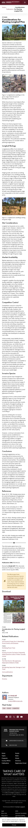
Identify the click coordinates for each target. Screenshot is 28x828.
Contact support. (20, 807)
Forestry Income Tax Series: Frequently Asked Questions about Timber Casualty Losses (14, 654)
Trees (4, 708)
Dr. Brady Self (12, 695)
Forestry (4, 679)
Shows (17, 758)
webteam (19, 585)
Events (17, 753)
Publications (10, 9)
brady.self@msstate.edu (15, 701)
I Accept (14, 825)
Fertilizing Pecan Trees (8, 648)
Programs (5, 758)
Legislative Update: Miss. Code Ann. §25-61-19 (20, 817)
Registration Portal (20, 763)
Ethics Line (4, 813)
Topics (4, 756)
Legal (2, 811)
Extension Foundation (21, 813)
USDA (16, 811)
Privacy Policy (14, 821)
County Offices (6, 760)
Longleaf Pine (16, 708)
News (17, 756)
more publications (7, 672)
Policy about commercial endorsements (5, 817)
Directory (18, 760)
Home (4, 7)
